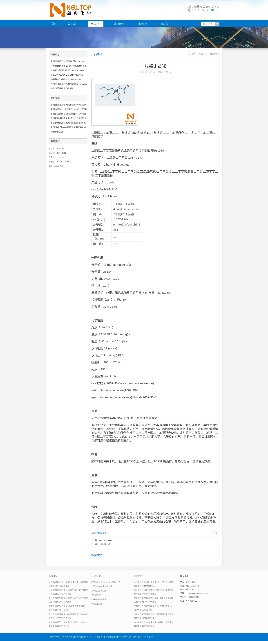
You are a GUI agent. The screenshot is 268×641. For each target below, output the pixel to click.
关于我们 (72, 23)
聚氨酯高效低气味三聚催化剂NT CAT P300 (68, 61)
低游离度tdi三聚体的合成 (101, 586)
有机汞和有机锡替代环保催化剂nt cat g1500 (69, 84)
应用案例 (119, 23)
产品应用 (96, 576)
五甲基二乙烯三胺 (98, 591)
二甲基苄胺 (96, 595)
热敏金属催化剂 (57, 132)
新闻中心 (142, 23)
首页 (54, 23)
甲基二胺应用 (97, 604)
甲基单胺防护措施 (98, 599)
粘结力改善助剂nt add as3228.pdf (105, 582)
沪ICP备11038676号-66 (143, 637)
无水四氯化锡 (104, 544)
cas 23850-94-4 (106, 540)
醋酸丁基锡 (101, 533)
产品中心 (95, 23)
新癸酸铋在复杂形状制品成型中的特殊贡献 (68, 105)
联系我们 (165, 23)
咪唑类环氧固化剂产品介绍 (62, 88)
